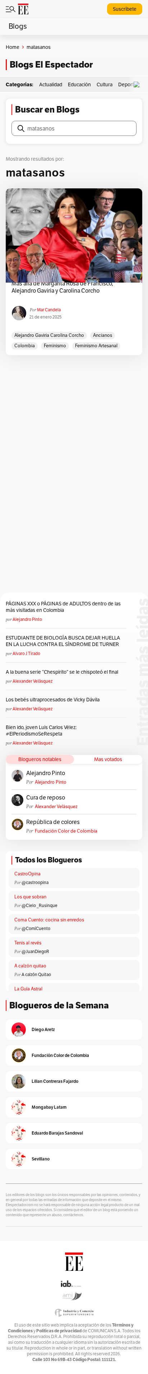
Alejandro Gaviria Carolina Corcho (49, 335)
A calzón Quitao (36, 974)
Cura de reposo (45, 797)
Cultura (104, 84)
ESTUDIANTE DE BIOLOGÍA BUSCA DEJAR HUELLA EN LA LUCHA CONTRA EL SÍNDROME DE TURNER (63, 641)
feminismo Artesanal (96, 346)
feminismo (55, 346)
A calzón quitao (30, 966)
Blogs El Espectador (51, 64)
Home (12, 47)
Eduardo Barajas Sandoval (57, 1133)
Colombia (24, 346)
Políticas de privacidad (59, 1330)
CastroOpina (27, 874)
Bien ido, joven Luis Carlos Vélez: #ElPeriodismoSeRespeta (41, 730)
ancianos (102, 335)
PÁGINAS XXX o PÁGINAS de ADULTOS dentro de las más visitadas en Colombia (63, 606)
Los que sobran (30, 897)
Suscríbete (125, 9)
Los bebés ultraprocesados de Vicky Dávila (54, 699)
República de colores (53, 822)
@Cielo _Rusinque (39, 905)
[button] (138, 84)
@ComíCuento (36, 928)
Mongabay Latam (49, 1107)
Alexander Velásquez (32, 681)
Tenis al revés (27, 943)
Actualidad (50, 84)
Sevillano (41, 1159)
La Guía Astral (28, 989)
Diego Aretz (43, 1029)
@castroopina (35, 882)
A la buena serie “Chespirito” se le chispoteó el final (62, 672)
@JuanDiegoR (35, 951)
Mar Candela (49, 309)
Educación (79, 84)
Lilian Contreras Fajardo (55, 1081)
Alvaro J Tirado (26, 653)
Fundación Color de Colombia (66, 831)
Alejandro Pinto (27, 619)
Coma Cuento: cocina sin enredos (49, 920)
